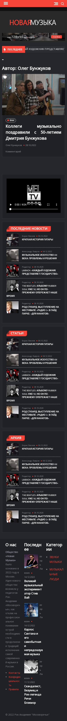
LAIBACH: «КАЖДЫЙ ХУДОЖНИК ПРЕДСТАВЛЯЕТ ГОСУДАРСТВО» (40, 272)
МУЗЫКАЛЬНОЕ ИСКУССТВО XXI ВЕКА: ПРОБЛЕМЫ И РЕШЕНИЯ (39, 256)
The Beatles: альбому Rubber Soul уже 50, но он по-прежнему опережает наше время (32, 291)
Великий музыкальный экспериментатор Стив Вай (33, 589)
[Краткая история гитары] (13, 239)
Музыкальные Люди (56, 574)
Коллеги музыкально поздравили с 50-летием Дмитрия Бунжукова (34, 132)
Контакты (14, 672)
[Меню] (5, 3)
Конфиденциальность (14, 681)
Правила (14, 689)
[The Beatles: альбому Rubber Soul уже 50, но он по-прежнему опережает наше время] (13, 286)
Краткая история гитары (37, 239)
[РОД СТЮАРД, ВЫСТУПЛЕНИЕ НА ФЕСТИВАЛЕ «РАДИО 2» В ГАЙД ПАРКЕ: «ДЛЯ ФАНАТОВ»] (13, 307)
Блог (12, 120)
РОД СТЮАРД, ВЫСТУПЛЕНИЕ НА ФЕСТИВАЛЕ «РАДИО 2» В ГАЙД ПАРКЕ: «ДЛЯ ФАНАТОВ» (40, 310)
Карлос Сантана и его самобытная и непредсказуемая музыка (33, 642)
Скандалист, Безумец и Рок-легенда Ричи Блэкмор (32, 694)
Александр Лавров (30, 251)
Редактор (26, 267)
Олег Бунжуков (14, 145)
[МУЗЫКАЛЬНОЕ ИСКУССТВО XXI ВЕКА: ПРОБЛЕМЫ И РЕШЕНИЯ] (13, 255)
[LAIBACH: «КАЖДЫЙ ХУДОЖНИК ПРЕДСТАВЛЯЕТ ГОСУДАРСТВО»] (13, 270)
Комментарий (13, 151)
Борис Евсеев (28, 236)
